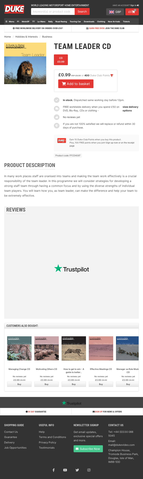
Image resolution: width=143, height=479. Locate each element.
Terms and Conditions (52, 437)
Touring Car (75, 21)
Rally (50, 21)
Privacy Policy (47, 442)
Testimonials (47, 447)
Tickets (126, 21)
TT (33, 21)
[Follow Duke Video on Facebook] (53, 470)
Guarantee (10, 437)
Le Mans (41, 21)
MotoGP (25, 21)
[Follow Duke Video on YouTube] (65, 470)
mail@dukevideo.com (121, 444)
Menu (11, 21)
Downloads (89, 21)
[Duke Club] (61, 142)
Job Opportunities (15, 447)
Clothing (101, 21)
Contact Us (11, 431)
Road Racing (61, 21)
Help (42, 431)
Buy (19, 384)
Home (7, 36)
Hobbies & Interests (26, 36)
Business (47, 36)
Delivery (9, 442)
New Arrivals (114, 21)
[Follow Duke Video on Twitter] (77, 470)
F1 (18, 21)
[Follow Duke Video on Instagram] (89, 470)
